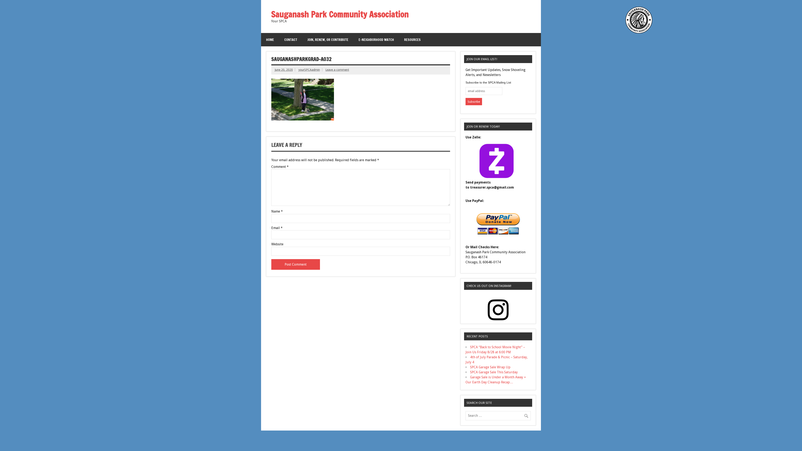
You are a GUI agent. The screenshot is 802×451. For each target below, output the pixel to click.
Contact (290, 39)
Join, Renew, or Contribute (327, 39)
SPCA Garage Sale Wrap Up (490, 367)
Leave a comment (337, 69)
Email (277, 228)
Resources (412, 39)
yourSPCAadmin (309, 69)
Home (270, 39)
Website (277, 244)
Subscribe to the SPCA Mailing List (488, 82)
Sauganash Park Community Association (340, 14)
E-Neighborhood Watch (376, 39)
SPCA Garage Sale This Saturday (494, 372)
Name (277, 211)
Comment (280, 166)
